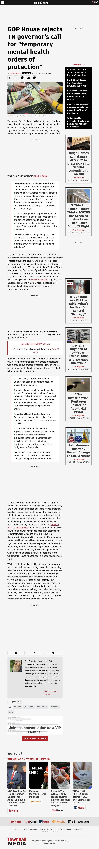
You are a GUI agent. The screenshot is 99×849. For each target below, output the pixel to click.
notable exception (38, 280)
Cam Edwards (15, 73)
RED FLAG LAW (42, 707)
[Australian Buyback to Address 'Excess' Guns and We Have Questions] (78, 336)
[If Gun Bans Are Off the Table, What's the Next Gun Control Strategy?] (78, 287)
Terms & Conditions (64, 829)
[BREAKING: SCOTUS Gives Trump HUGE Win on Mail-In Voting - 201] (82, 775)
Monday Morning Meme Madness (37, 794)
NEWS (19, 702)
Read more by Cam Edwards (51, 692)
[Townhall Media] (16, 841)
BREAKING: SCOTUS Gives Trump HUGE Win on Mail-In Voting (81, 797)
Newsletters (51, 829)
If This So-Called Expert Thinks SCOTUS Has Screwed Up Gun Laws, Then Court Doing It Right (78, 216)
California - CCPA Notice (49, 832)
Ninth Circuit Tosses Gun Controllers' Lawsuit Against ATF (76, 83)
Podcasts (42, 829)
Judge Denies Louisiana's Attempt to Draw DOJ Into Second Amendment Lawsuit (78, 163)
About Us (17, 829)
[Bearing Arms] (41, 2)
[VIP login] (95, 3)
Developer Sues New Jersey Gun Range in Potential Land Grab (76, 72)
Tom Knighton (78, 230)
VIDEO (11, 712)
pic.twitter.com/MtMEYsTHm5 (35, 344)
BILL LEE (17, 707)
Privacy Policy (77, 829)
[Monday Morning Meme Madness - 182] (38, 775)
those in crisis (22, 527)
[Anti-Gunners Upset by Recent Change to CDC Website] (78, 436)
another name (40, 176)
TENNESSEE (54, 707)
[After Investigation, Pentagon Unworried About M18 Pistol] (78, 385)
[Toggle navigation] (2, 3)
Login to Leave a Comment (35, 738)
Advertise (25, 829)
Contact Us (34, 829)
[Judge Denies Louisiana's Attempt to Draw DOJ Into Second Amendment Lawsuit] (78, 143)
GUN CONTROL (29, 707)
